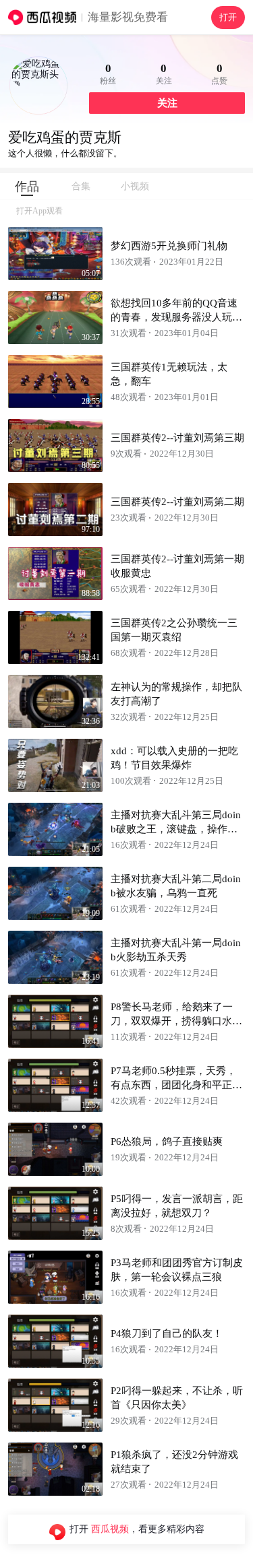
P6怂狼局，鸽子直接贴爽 (167, 1141)
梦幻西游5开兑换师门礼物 (169, 245)
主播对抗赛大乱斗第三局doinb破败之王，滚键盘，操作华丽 (176, 829)
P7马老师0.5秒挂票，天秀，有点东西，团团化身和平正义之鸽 (176, 1084)
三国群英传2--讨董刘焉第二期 (177, 501)
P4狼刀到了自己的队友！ (167, 1333)
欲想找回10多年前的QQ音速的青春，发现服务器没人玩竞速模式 (176, 317)
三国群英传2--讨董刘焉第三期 (177, 437)
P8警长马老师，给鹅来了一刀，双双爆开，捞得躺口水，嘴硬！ (176, 1020)
